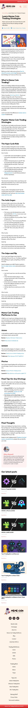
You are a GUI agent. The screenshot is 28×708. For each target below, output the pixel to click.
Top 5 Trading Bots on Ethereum (10, 554)
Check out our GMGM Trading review (15, 353)
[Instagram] (10, 618)
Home (3, 13)
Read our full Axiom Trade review (14, 338)
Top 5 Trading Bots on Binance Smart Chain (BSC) (13, 597)
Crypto (14, 28)
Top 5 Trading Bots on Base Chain (10, 575)
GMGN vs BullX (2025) (7, 532)
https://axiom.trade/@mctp (11, 340)
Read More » (3, 493)
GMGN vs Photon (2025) (8, 510)
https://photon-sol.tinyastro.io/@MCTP (16, 373)
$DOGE (12, 95)
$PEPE (17, 95)
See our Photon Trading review (13, 370)
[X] (14, 618)
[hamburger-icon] (25, 7)
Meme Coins (19, 28)
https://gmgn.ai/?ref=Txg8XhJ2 (15, 356)
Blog (7, 13)
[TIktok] (17, 618)
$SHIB (14, 214)
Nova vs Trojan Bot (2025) (8, 489)
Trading (23, 28)
